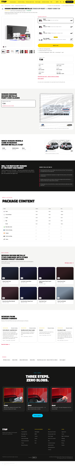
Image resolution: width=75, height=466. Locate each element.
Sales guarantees (51, 447)
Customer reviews (45, 1)
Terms (63, 434)
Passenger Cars (24, 434)
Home (2, 5)
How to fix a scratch (52, 438)
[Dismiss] (15, 462)
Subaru (12, 5)
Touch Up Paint (13, 2)
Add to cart (55, 45)
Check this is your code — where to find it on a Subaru (48, 76)
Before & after (51, 445)
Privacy (63, 443)
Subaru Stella (14, 359)
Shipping (63, 438)
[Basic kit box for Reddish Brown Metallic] (3, 52)
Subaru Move (32, 359)
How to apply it (41, 78)
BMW (36, 434)
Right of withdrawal (65, 436)
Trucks (22, 443)
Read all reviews (4, 344)
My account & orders (52, 431)
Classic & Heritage (24, 438)
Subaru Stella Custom (24, 359)
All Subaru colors (68, 263)
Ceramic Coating (21, 1)
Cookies (63, 445)
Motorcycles (23, 436)
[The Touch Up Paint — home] (4, 2)
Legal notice (64, 431)
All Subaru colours (6, 359)
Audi (35, 443)
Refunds (63, 440)
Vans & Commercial (25, 440)
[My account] (60, 2)
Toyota (36, 436)
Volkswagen (37, 431)
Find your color (69, 1)
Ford (35, 440)
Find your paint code (30, 1)
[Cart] (63, 2)
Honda (36, 438)
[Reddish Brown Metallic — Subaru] (8, 52)
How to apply (37, 1)
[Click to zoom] (17, 32)
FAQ (51, 1)
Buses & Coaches (24, 445)
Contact (49, 449)
